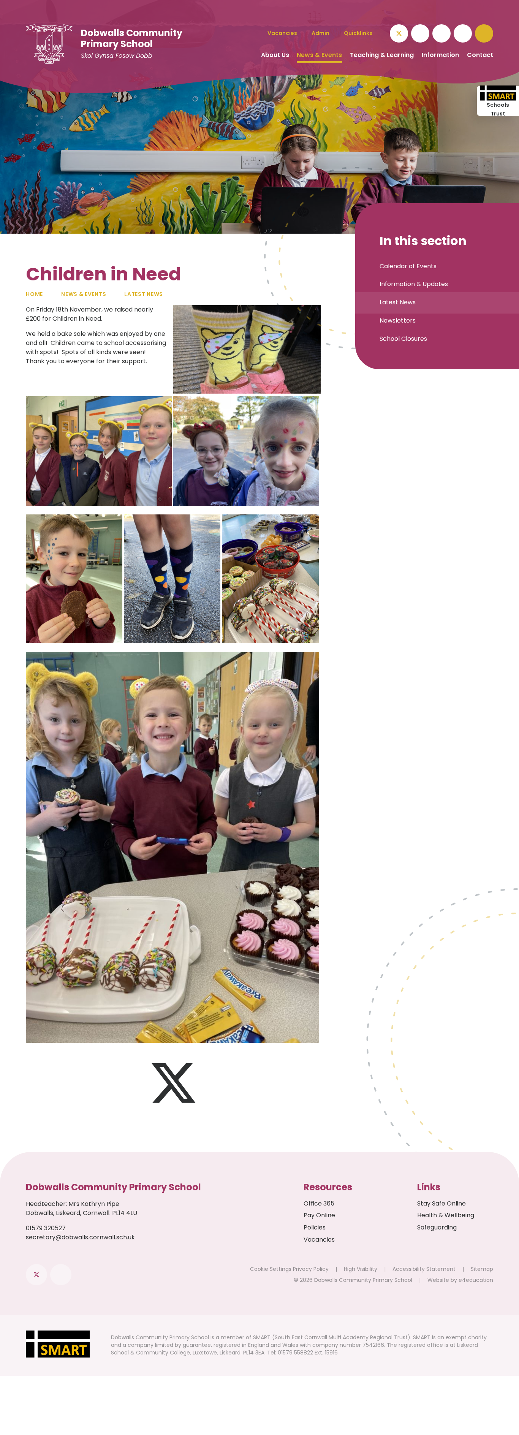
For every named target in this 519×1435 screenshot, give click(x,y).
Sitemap (482, 1269)
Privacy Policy (311, 1269)
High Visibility (360, 1269)
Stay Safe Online (441, 1203)
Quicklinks (358, 33)
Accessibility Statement (424, 1269)
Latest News (143, 294)
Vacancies (319, 1239)
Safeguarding (437, 1227)
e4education (476, 1280)
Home (34, 294)
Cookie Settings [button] (270, 1269)
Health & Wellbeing (445, 1215)
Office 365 (319, 1203)
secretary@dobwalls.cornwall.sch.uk (80, 1237)
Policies (315, 1227)
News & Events (83, 294)
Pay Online (319, 1215)
